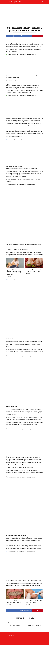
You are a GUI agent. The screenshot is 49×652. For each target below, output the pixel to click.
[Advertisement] (24, 13)
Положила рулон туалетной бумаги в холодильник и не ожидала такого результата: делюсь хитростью (14, 624)
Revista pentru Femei (16, 2)
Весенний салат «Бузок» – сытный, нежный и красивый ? (35, 625)
